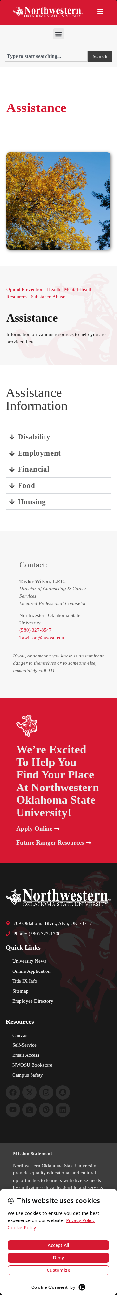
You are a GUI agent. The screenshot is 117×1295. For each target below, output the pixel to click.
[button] (58, 33)
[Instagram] (46, 1092)
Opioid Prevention (25, 289)
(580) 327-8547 (36, 630)
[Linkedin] (63, 1110)
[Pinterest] (46, 1110)
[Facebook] (13, 1092)
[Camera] (29, 1110)
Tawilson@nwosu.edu (42, 637)
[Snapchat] (63, 1092)
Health (53, 289)
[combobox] (46, 56)
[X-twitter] (29, 1092)
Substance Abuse (48, 296)
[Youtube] (13, 1110)
